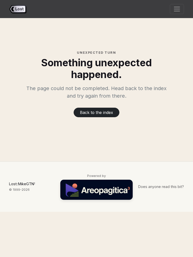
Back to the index (96, 112)
